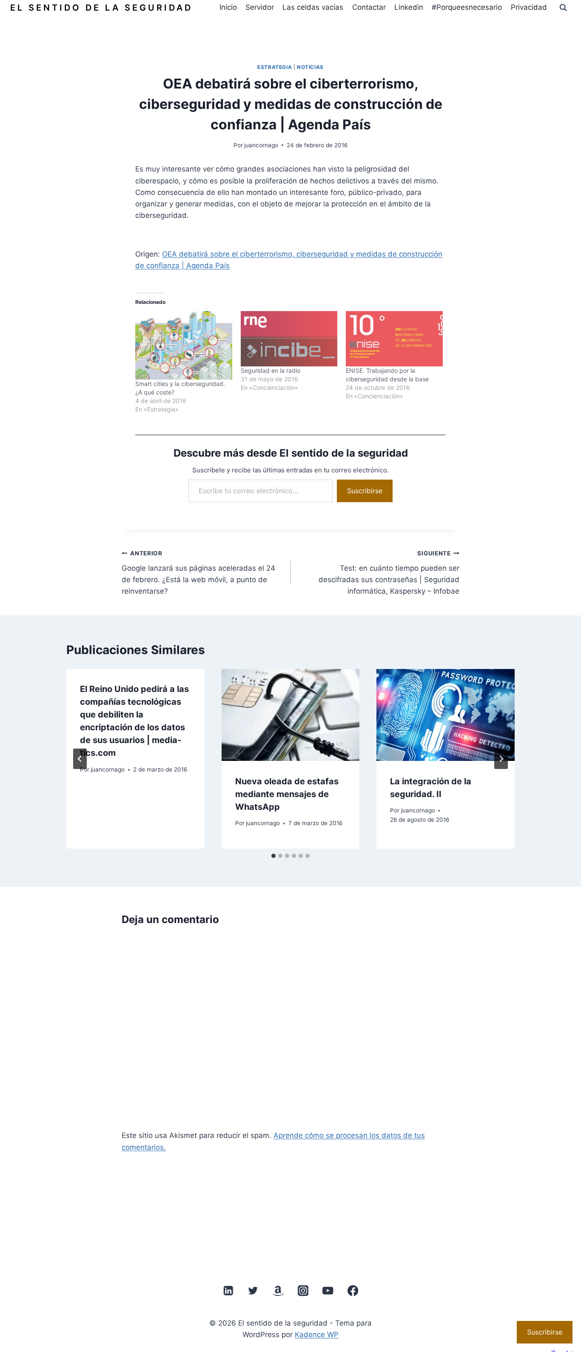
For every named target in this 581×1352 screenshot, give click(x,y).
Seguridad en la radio (270, 370)
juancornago (261, 145)
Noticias (310, 67)
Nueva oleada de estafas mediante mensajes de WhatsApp (287, 794)
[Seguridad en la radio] (289, 338)
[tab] (273, 856)
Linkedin (408, 7)
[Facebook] (353, 1291)
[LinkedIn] (228, 1291)
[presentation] (291, 715)
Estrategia (274, 67)
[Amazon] (278, 1291)
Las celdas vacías (312, 7)
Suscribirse (364, 490)
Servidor (259, 7)
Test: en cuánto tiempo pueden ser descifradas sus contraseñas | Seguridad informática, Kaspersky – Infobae (389, 572)
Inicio (228, 7)
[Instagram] (303, 1291)
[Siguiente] (501, 759)
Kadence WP (317, 1334)
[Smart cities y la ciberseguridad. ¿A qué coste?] (183, 345)
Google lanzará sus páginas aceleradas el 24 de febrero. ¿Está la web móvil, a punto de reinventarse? (198, 572)
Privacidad (529, 7)
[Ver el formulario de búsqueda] (563, 7)
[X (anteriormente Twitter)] (253, 1291)
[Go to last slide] (80, 759)
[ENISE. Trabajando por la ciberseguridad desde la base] (394, 338)
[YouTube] (328, 1291)
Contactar (369, 7)
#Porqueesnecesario (467, 7)
